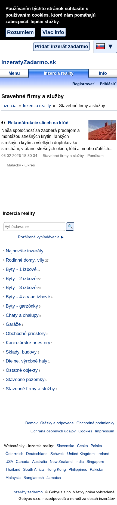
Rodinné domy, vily (25, 260)
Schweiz (57, 454)
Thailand (12, 469)
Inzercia (9, 105)
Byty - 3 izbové (21, 287)
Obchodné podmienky (95, 423)
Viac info (53, 32)
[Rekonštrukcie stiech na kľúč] (102, 130)
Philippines (78, 469)
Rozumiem (20, 32)
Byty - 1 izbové (21, 269)
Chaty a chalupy (22, 315)
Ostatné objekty (22, 370)
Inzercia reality (37, 105)
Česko (82, 446)
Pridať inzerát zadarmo (61, 46)
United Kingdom (81, 454)
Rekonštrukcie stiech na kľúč (38, 122)
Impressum (104, 431)
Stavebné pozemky (25, 379)
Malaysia (13, 478)
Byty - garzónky (22, 306)
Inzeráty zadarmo (28, 492)
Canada (22, 462)
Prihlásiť (108, 84)
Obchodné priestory (26, 333)
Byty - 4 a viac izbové (28, 296)
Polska (96, 446)
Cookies (85, 431)
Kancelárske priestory (28, 342)
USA (9, 462)
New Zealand (61, 462)
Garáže (13, 324)
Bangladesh (33, 478)
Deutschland (37, 454)
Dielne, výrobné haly (26, 361)
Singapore (95, 462)
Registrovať (83, 84)
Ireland (103, 454)
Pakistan (97, 469)
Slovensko (65, 446)
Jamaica (54, 478)
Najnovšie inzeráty (25, 250)
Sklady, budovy (21, 352)
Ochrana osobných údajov (53, 431)
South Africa (33, 469)
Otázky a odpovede (57, 423)
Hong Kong (56, 469)
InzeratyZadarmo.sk (28, 62)
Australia (39, 462)
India (79, 462)
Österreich (14, 454)
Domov (31, 423)
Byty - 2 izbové (21, 278)
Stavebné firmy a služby (30, 388)
